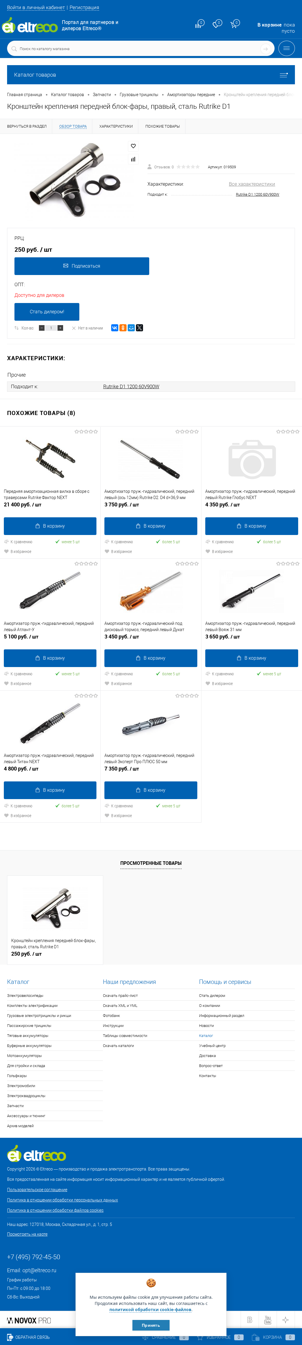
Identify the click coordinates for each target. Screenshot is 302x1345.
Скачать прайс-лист (120, 995)
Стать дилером (212, 995)
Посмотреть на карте (27, 1234)
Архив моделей (20, 1126)
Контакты (207, 1076)
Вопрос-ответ (211, 1066)
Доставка (207, 1055)
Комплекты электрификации (32, 1005)
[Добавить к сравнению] (133, 159)
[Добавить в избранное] (133, 146)
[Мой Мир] (131, 327)
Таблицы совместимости (125, 1035)
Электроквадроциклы (26, 1096)
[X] (139, 327)
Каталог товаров (35, 75)
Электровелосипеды (25, 995)
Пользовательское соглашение (37, 1189)
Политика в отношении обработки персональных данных (62, 1200)
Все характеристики (252, 184)
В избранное (21, 551)
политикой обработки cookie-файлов (150, 1309)
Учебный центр (212, 1045)
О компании (209, 1005)
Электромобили (21, 1086)
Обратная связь (32, 1337)
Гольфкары (17, 1076)
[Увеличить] (73, 181)
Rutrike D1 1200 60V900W (257, 194)
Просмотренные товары (151, 863)
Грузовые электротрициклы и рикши (39, 1015)
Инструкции (113, 1025)
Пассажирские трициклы (29, 1025)
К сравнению (21, 541)
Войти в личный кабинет (36, 7)
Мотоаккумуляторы (24, 1055)
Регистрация (84, 7)
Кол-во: (28, 328)
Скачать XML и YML (120, 1005)
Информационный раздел (221, 1015)
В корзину (54, 526)
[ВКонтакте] (114, 327)
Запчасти (15, 1106)
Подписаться (86, 266)
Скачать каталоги (118, 1045)
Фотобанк (111, 1015)
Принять (151, 1325)
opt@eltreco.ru (39, 1270)
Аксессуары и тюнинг (26, 1116)
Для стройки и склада (26, 1066)
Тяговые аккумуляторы (27, 1035)
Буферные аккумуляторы (29, 1045)
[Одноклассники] (123, 327)
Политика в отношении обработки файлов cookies (55, 1210)
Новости (206, 1025)
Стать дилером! (47, 312)
